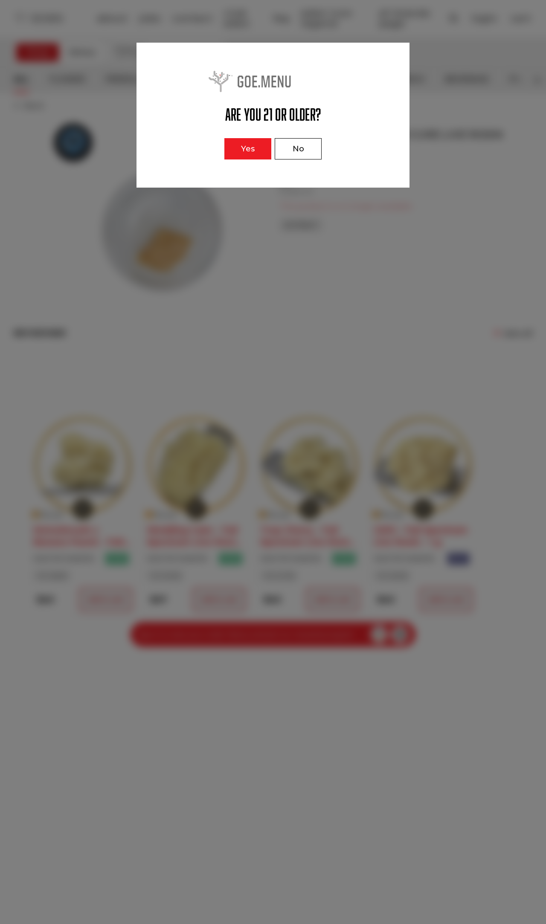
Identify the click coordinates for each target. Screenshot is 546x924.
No (298, 149)
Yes (248, 149)
